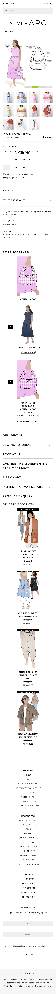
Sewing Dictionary (28, 847)
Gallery (28, 833)
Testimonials (28, 797)
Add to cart (19, 167)
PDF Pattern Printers (28, 784)
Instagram (30, 893)
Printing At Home (28, 820)
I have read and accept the (29, 946)
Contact (30, 879)
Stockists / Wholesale (28, 788)
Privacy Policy (28, 801)
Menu (11, 31)
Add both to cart (28, 421)
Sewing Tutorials (28, 838)
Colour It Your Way (28, 864)
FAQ (28, 779)
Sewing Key (29, 860)
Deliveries (28, 792)
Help (28, 775)
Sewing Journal (28, 855)
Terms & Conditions (28, 806)
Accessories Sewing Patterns (16, 234)
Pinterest (30, 888)
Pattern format (10, 146)
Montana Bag (9, 224)
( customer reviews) (11, 137)
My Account (9, 3)
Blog (28, 829)
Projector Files (28, 825)
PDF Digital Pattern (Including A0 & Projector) (21, 152)
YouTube (30, 897)
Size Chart (28, 842)
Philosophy (28, 851)
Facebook (30, 884)
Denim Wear (36, 234)
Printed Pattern (21, 160)
